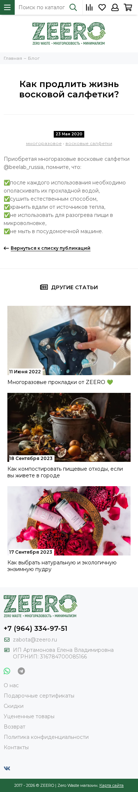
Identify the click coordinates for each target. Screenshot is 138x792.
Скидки (14, 706)
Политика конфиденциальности (46, 737)
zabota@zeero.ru (35, 639)
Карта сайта (111, 785)
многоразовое (44, 143)
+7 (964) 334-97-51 (35, 629)
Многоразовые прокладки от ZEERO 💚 (60, 382)
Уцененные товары (29, 716)
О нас (11, 685)
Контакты (16, 747)
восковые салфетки (89, 143)
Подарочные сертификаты (39, 695)
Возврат (14, 726)
